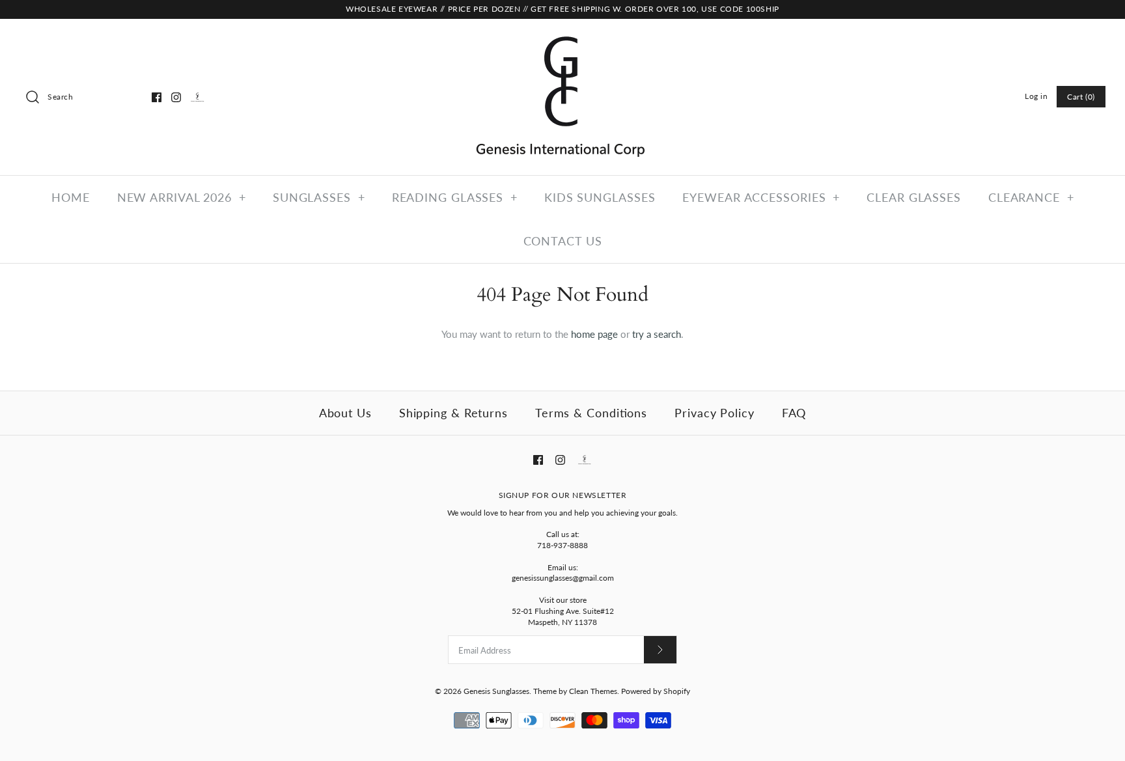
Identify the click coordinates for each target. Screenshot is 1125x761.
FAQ (794, 413)
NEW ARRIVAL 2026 (181, 197)
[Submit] (660, 649)
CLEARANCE (1031, 197)
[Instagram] (176, 97)
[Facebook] (156, 97)
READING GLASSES (455, 197)
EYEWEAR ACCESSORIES (761, 197)
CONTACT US (562, 241)
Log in (1036, 96)
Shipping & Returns (453, 413)
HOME (70, 197)
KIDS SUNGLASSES (600, 197)
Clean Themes (593, 691)
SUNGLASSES (319, 197)
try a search (656, 334)
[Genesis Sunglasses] (562, 40)
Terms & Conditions (591, 413)
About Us (345, 413)
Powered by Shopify (655, 691)
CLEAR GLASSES (914, 197)
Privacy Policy (714, 413)
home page (594, 334)
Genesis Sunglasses (496, 691)
